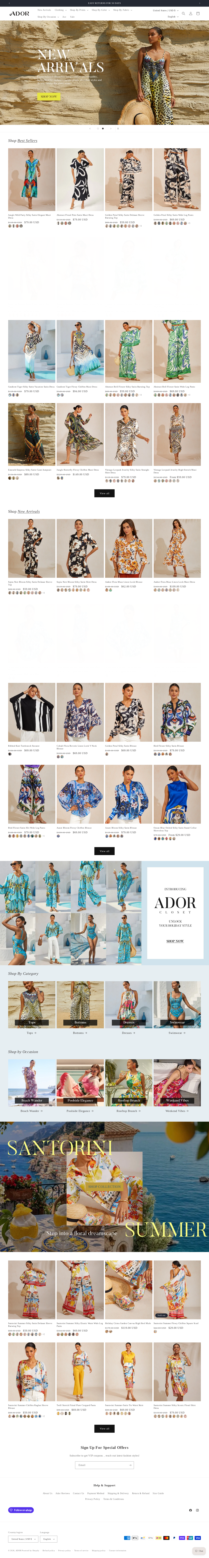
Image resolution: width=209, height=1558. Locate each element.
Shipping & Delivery (118, 1493)
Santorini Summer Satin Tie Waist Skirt (124, 1405)
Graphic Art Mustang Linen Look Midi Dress (175, 667)
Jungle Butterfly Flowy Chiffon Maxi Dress (78, 470)
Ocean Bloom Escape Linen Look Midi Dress (78, 667)
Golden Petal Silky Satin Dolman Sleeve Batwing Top (125, 216)
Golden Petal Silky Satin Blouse (121, 746)
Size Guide (158, 1493)
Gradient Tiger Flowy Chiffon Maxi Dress (77, 387)
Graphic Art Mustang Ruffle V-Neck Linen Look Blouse (128, 305)
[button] (60, 10)
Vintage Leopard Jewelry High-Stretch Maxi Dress (175, 471)
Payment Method (95, 1493)
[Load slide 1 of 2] (98, 128)
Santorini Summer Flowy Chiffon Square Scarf (176, 1323)
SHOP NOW (105, 913)
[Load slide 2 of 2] (102, 128)
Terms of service (81, 1550)
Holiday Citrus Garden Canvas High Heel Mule (128, 1323)
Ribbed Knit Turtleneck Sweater (24, 746)
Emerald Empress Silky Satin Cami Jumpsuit (29, 470)
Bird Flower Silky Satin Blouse (169, 746)
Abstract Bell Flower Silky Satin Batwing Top (127, 387)
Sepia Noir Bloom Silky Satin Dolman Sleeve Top (30, 583)
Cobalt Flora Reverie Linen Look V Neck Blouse (77, 747)
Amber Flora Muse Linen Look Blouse (123, 582)
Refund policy (49, 1550)
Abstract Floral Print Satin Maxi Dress (75, 215)
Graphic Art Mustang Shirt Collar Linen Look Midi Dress (176, 305)
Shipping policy (99, 1550)
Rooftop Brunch (127, 1111)
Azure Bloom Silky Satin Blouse (121, 828)
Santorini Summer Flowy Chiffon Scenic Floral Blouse (79, 305)
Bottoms (78, 1032)
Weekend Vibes (175, 1111)
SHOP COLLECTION (104, 1187)
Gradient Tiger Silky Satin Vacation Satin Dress (31, 387)
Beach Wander (30, 1111)
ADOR (18, 1550)
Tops (30, 1032)
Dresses (127, 1032)
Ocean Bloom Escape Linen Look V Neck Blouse (28, 668)
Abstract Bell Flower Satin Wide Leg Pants (174, 387)
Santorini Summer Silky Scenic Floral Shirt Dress (29, 305)
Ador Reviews (63, 1493)
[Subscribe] (130, 1465)
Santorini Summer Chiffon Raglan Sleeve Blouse (28, 1406)
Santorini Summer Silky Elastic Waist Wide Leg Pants (80, 1324)
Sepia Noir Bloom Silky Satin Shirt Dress (77, 582)
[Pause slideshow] (119, 128)
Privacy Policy (92, 1499)
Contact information (117, 1550)
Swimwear (175, 1032)
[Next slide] (110, 128)
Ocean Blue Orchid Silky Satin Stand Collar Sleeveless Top (175, 829)
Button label (104, 72)
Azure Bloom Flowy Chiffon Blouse (74, 828)
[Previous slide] (90, 128)
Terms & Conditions (113, 1499)
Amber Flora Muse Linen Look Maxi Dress (174, 582)
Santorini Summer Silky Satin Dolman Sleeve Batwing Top (30, 1324)
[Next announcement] (199, 3)
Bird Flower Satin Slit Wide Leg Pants (26, 828)
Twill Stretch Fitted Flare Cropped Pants (76, 1405)
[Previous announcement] (9, 3)
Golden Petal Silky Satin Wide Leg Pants (173, 215)
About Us (47, 1493)
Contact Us (78, 1493)
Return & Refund (141, 1493)
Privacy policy (64, 1550)
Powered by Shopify (30, 1550)
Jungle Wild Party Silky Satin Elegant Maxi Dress (29, 216)
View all (104, 493)
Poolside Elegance (78, 1111)
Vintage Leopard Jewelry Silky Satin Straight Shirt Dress (127, 471)
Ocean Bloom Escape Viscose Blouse (123, 667)
